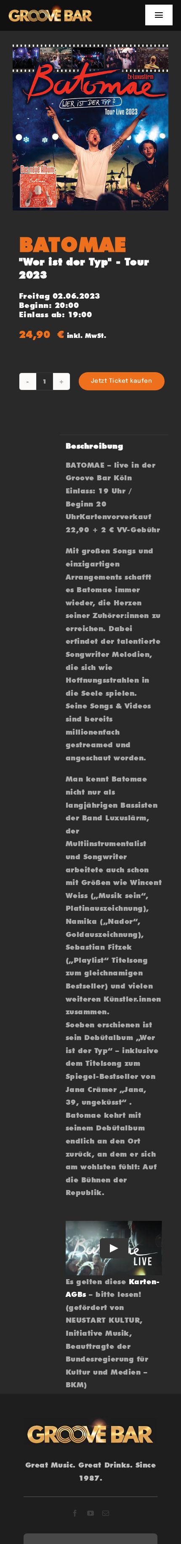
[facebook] (75, 1513)
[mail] (105, 1513)
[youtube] (90, 1513)
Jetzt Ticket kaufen (121, 381)
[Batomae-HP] (90, 127)
